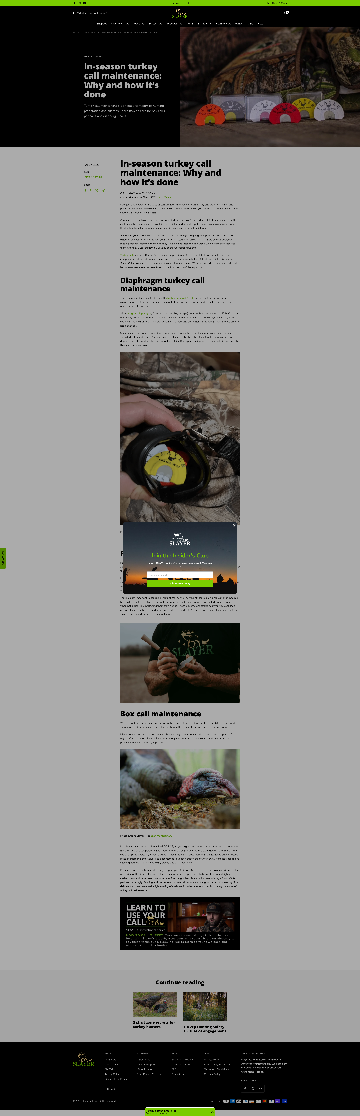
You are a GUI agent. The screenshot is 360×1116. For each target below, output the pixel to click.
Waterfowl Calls (120, 23)
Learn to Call (223, 23)
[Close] (234, 525)
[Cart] (285, 13)
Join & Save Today (180, 583)
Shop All (102, 23)
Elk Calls (139, 23)
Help (260, 23)
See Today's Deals (180, 3)
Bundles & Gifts (244, 23)
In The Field (205, 23)
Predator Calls (175, 23)
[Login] (279, 13)
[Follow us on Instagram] (79, 3)
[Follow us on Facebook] (74, 3)
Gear (191, 23)
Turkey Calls (156, 23)
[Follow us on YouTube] (84, 3)
